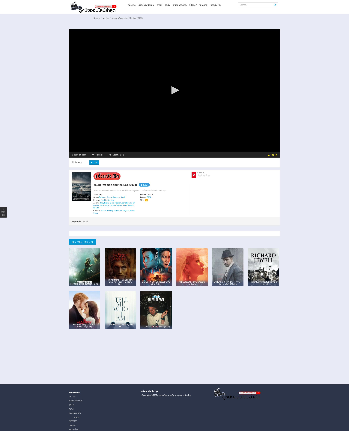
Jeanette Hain (126, 203)
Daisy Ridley (104, 203)
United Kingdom (123, 210)
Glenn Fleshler (115, 203)
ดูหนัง (167, 4)
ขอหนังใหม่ (215, 4)
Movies (106, 18)
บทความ (203, 4)
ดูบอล (76, 417)
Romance (116, 197)
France (103, 210)
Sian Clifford (104, 205)
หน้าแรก (131, 4)
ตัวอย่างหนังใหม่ (146, 4)
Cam (95, 162)
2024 (149, 197)
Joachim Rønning (107, 200)
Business (102, 197)
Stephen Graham (115, 205)
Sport (123, 197)
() (140, 154)
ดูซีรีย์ (159, 4)
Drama (109, 197)
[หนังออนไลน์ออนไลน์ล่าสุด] (94, 7)
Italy (115, 210)
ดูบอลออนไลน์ (180, 4)
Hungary (110, 210)
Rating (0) (200, 173)
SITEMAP (193, 4)
